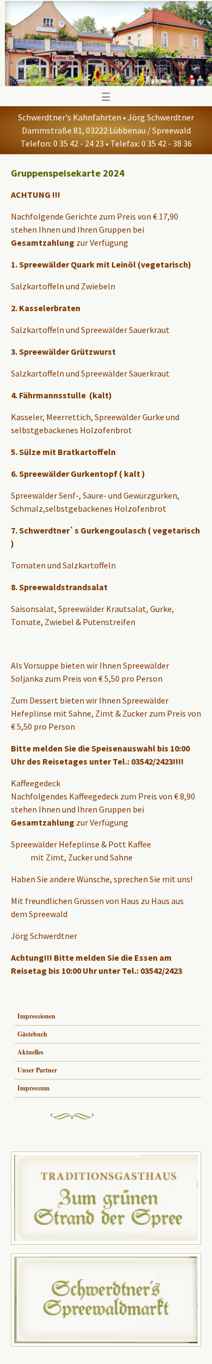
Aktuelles (30, 1052)
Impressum (33, 1088)
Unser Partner (37, 1070)
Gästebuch (32, 1034)
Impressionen (36, 1016)
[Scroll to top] (188, 1340)
